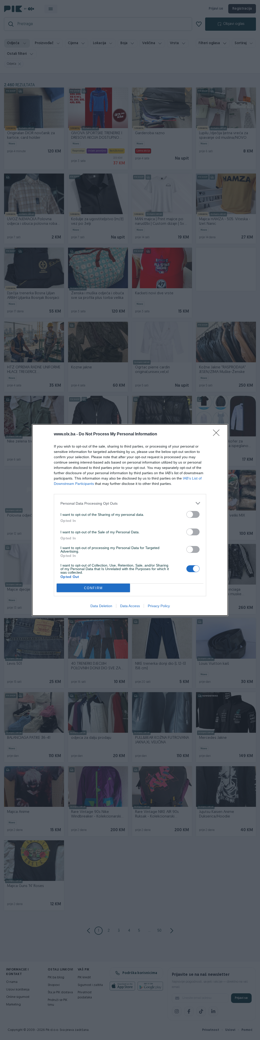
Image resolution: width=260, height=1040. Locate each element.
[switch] (193, 514)
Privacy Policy (159, 606)
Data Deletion (101, 606)
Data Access (130, 606)
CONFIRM (93, 588)
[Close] (218, 434)
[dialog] (130, 520)
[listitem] (130, 503)
